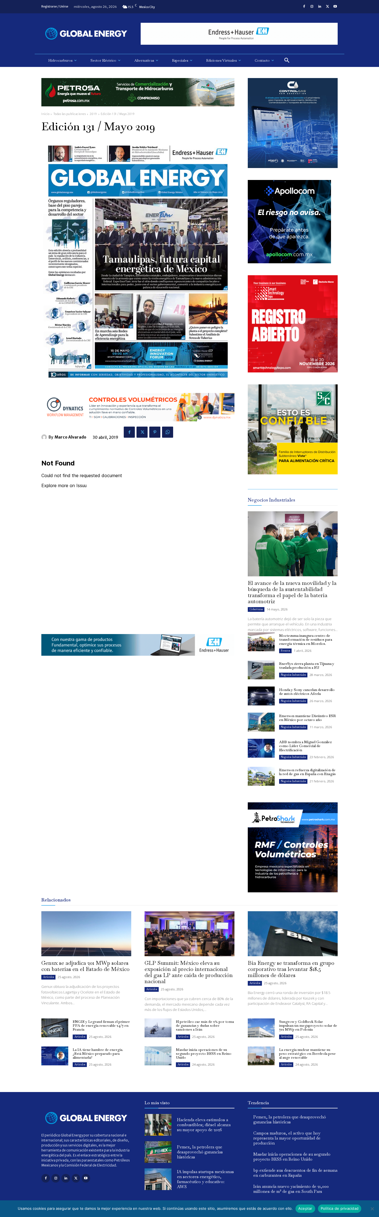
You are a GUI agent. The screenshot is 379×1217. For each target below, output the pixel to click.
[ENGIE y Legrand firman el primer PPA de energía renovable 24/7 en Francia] (54, 1027)
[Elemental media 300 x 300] (293, 371)
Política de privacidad (340, 1208)
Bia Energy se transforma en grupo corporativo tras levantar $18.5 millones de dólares (291, 969)
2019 (93, 114)
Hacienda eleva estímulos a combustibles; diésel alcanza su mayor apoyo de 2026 (204, 1124)
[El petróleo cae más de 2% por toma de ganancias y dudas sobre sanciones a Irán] (158, 1027)
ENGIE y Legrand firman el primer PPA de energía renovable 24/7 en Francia (101, 1025)
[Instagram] (311, 6)
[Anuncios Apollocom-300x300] (289, 261)
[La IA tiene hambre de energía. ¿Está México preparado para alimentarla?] (54, 1055)
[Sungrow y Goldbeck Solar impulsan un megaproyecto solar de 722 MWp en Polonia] (261, 1027)
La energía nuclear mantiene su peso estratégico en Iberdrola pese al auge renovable (307, 1053)
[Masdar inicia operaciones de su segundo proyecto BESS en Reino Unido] (158, 1055)
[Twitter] (327, 6)
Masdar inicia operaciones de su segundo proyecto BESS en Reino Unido (203, 1053)
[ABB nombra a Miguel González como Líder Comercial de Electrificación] (261, 748)
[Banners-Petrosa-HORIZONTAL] (137, 110)
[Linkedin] (319, 6)
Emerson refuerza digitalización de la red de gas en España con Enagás (307, 772)
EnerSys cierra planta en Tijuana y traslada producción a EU (306, 665)
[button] (287, 60)
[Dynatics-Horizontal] (137, 425)
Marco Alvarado (70, 437)
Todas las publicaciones (69, 114)
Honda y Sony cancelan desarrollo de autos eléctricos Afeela (307, 691)
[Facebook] (304, 6)
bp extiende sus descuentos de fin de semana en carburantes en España (295, 1173)
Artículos (48, 977)
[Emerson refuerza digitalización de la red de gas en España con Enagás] (261, 776)
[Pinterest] (154, 432)
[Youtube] (335, 6)
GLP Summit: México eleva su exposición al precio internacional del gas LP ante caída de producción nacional (189, 972)
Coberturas (256, 609)
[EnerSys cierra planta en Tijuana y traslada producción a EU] (261, 669)
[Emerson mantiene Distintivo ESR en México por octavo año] (261, 722)
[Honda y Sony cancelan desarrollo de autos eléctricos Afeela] (261, 696)
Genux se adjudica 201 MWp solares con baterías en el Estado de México (85, 966)
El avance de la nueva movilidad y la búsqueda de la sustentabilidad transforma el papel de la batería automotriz (292, 592)
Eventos (285, 650)
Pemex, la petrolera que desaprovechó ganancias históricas (200, 1152)
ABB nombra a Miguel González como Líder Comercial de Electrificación (305, 746)
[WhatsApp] (167, 432)
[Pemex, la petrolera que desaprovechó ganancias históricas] (158, 1152)
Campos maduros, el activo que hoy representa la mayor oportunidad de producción (286, 1138)
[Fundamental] (239, 34)
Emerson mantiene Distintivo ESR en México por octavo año (307, 717)
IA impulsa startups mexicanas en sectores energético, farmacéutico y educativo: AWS (205, 1179)
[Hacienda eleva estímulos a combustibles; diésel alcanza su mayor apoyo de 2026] (158, 1125)
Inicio (45, 114)
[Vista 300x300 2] (293, 472)
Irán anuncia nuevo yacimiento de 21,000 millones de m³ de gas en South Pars (291, 1189)
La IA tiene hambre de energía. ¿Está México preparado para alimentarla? (98, 1053)
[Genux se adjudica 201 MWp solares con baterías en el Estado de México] (86, 933)
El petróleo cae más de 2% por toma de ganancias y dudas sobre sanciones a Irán (205, 1025)
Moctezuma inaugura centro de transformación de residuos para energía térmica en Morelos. (305, 639)
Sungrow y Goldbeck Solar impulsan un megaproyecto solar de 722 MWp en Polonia (308, 1025)
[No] (372, 1208)
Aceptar (305, 1208)
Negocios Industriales (293, 675)
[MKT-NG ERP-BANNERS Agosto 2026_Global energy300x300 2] (293, 166)
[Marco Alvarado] (45, 437)
